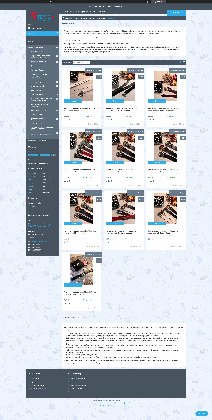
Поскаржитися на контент (105, 403)
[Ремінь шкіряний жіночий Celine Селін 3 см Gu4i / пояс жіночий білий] (81, 85)
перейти (118, 6)
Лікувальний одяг (37, 70)
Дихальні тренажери (38, 66)
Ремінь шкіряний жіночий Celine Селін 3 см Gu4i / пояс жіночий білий (81, 109)
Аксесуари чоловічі (38, 86)
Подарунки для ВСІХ (38, 110)
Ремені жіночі (100, 18)
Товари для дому (37, 82)
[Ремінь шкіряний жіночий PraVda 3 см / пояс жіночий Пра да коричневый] (166, 85)
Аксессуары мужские (78, 385)
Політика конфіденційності (124, 403)
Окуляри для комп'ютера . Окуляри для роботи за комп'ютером (40, 76)
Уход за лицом (76, 388)
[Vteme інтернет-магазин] (43, 16)
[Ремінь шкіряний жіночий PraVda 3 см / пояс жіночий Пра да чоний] (123, 147)
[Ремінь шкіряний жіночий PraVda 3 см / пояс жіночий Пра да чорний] (123, 85)
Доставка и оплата (38, 382)
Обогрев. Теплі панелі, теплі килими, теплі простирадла (41, 134)
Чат (203, 414)
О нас (92, 11)
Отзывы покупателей (39, 388)
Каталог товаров (77, 11)
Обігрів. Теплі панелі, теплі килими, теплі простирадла (41, 57)
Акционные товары (77, 379)
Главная (64, 11)
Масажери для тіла (38, 52)
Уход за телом (76, 392)
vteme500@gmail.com (39, 242)
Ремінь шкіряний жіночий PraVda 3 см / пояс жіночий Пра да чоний (122, 171)
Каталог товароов (35, 47)
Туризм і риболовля (38, 119)
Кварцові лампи (37, 114)
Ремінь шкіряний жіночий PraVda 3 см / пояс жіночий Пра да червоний (80, 171)
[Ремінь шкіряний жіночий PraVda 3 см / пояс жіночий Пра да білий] (166, 208)
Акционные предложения (39, 141)
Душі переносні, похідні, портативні (40, 105)
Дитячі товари (36, 90)
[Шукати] (57, 33)
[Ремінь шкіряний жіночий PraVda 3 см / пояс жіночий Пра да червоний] (81, 147)
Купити (73, 101)
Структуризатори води (39, 123)
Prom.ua (117, 401)
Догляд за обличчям (38, 62)
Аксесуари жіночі (87, 18)
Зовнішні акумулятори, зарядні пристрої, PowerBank (42, 128)
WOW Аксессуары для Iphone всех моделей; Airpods (41, 99)
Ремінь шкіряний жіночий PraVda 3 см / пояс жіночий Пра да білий (164, 232)
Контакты (102, 11)
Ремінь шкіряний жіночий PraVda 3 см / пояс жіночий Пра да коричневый (164, 109)
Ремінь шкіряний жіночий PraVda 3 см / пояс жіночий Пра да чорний (122, 109)
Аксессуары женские (78, 382)
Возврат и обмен (37, 385)
